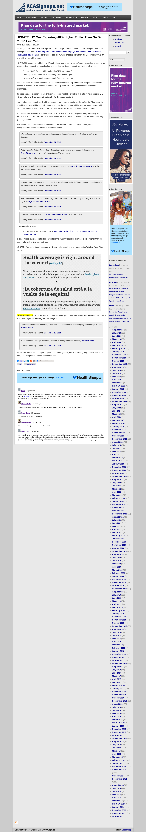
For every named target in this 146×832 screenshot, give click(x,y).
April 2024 (116, 417)
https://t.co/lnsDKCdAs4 (81, 166)
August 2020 (118, 554)
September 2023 (119, 439)
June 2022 (116, 486)
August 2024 (118, 405)
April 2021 (116, 529)
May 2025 (116, 377)
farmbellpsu (114, 265)
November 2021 (119, 508)
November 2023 (119, 433)
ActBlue (118, 39)
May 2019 (116, 601)
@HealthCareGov (28, 153)
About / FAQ (85, 17)
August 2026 (118, 330)
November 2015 (119, 732)
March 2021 (117, 532)
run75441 (113, 282)
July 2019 (116, 595)
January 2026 (118, 352)
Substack (119, 43)
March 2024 (117, 420)
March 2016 (117, 720)
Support (105, 17)
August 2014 (118, 785)
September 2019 (119, 589)
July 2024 (116, 408)
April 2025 (116, 380)
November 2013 (119, 813)
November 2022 (119, 470)
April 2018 (116, 642)
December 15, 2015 (52, 333)
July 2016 (116, 707)
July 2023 (116, 445)
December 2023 (119, 430)
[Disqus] (61, 414)
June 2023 (116, 448)
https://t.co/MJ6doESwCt (57, 214)
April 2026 (116, 342)
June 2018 (116, 635)
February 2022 (118, 498)
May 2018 (116, 639)
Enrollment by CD (71, 17)
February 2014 (118, 804)
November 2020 (119, 545)
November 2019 (119, 582)
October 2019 (118, 585)
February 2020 (118, 573)
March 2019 (117, 607)
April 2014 (116, 798)
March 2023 (117, 458)
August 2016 (118, 704)
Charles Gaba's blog (47, 361)
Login (114, 17)
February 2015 (118, 760)
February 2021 (118, 536)
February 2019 (118, 610)
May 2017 (116, 676)
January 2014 (118, 807)
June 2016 (116, 710)
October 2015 (118, 735)
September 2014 (119, 779)
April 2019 (116, 604)
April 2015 (116, 754)
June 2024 (116, 411)
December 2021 (119, 504)
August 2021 (118, 517)
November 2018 (119, 620)
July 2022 (116, 483)
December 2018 (119, 617)
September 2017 (119, 663)
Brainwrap (126, 830)
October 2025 (118, 361)
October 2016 (118, 698)
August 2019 (118, 592)
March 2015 (117, 757)
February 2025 (118, 386)
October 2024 (118, 398)
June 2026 (116, 336)
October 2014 (118, 776)
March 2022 (117, 495)
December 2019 (119, 579)
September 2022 (119, 476)
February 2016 (118, 723)
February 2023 (118, 461)
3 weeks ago (124, 277)
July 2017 (116, 670)
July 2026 (116, 333)
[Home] (41, 11)
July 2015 (116, 745)
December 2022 (119, 467)
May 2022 (116, 489)
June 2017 (116, 673)
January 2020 (118, 576)
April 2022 (116, 492)
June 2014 (116, 791)
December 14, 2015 (52, 142)
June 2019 (116, 598)
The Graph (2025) (30, 17)
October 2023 (118, 436)
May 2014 (116, 794)
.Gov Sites (43, 17)
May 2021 (116, 526)
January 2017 (118, 688)
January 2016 (118, 726)
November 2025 (119, 358)
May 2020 (116, 564)
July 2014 (116, 788)
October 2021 (118, 511)
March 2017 (117, 682)
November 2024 (119, 395)
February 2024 (118, 423)
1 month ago (120, 301)
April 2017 (116, 679)
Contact (95, 17)
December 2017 (119, 654)
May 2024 (116, 414)
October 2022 (118, 473)
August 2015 (118, 741)
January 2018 (118, 651)
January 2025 (118, 389)
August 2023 (118, 442)
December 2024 (119, 392)
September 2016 (119, 701)
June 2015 (116, 748)
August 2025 (118, 367)
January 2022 (118, 501)
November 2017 (119, 657)
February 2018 (118, 648)
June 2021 (116, 523)
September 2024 (119, 401)
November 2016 (119, 695)
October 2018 (118, 623)
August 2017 (118, 667)
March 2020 (117, 570)
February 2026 (118, 348)
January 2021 (118, 539)
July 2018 (116, 632)
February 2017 (118, 685)
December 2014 (119, 766)
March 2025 (117, 383)
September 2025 (119, 364)
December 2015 (119, 729)
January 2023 (118, 464)
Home (19, 17)
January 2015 (118, 763)
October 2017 (118, 660)
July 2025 (116, 370)
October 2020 (118, 548)
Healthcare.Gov (30, 364)
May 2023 (116, 451)
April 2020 (116, 567)
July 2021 (116, 520)
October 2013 (118, 816)
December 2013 (119, 810)
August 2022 (118, 479)
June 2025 (116, 373)
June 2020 (116, 561)
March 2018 (117, 645)
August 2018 (118, 629)
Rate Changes (56, 17)
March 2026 (117, 345)
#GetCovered (27, 328)
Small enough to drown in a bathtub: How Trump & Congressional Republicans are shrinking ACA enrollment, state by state (119, 295)
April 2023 (116, 454)
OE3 (19, 364)
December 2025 (119, 355)
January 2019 (118, 614)
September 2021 (119, 514)
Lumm (111, 306)
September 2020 (119, 551)
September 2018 (119, 626)
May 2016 (116, 713)
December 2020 (119, 542)
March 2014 (117, 801)
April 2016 (116, 716)
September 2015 (119, 738)
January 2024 (118, 426)
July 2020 (116, 557)
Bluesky (118, 46)
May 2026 (116, 339)
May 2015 (116, 751)
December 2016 (119, 692)
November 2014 (119, 770)
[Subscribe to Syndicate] (16, 823)
